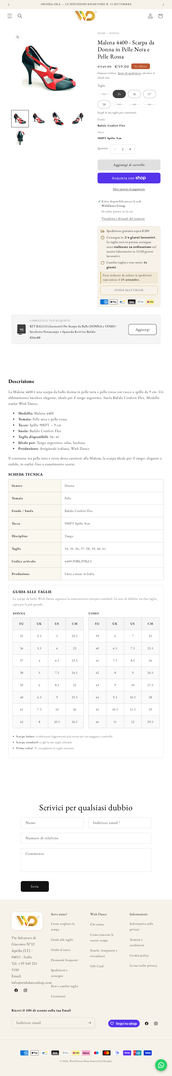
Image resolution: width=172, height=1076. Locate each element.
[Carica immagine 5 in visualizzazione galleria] (20, 137)
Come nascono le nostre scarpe (102, 937)
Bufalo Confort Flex (111, 125)
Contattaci (58, 996)
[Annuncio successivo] (163, 4)
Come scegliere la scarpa (63, 926)
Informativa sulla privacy (141, 926)
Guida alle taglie (129, 290)
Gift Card (97, 966)
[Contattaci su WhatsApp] (161, 1065)
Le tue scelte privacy (143, 965)
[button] (10, 16)
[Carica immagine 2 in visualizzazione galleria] (39, 118)
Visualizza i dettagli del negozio (123, 218)
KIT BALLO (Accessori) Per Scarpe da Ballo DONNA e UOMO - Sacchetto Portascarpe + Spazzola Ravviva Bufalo (73, 329)
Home (102, 33)
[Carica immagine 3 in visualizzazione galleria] (58, 118)
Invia (35, 886)
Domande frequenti (64, 960)
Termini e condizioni (137, 942)
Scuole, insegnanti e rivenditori (103, 953)
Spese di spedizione (129, 73)
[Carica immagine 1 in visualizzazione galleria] (20, 118)
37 (149, 94)
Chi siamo (97, 924)
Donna (114, 33)
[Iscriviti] (89, 1022)
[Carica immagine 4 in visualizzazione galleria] (77, 118)
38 (104, 104)
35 (119, 94)
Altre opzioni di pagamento (129, 189)
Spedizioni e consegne (59, 973)
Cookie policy (139, 955)
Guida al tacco (60, 949)
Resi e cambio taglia (64, 986)
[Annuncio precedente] (8, 4)
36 (134, 94)
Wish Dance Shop (79, 1061)
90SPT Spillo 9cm (110, 138)
